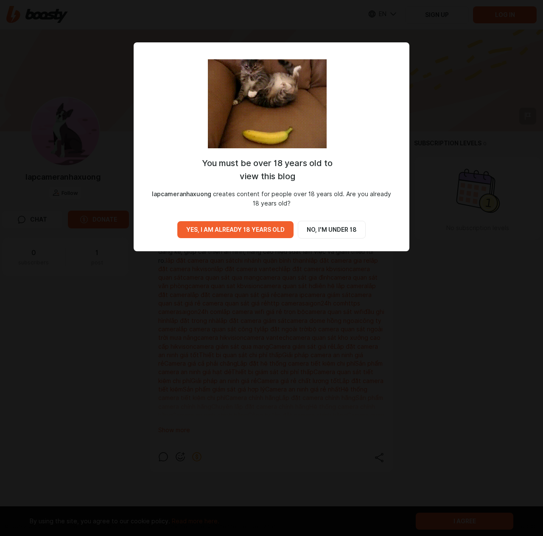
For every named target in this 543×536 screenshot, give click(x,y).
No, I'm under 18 (332, 229)
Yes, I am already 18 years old (235, 229)
